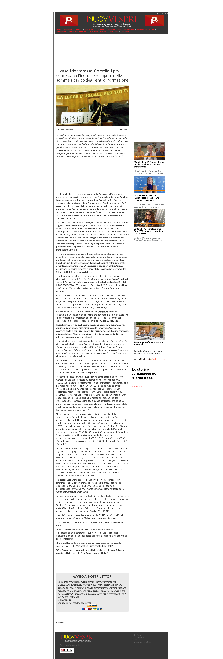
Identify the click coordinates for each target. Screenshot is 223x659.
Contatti (137, 640)
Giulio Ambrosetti (66, 130)
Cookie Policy (139, 637)
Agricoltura (129, 29)
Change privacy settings (143, 642)
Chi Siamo (137, 635)
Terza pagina (61, 31)
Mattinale (100, 29)
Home (59, 29)
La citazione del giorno (78, 31)
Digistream (114, 31)
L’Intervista (89, 29)
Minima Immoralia (114, 29)
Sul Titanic (68, 29)
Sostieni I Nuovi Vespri (98, 31)
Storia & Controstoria (145, 29)
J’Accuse (78, 29)
